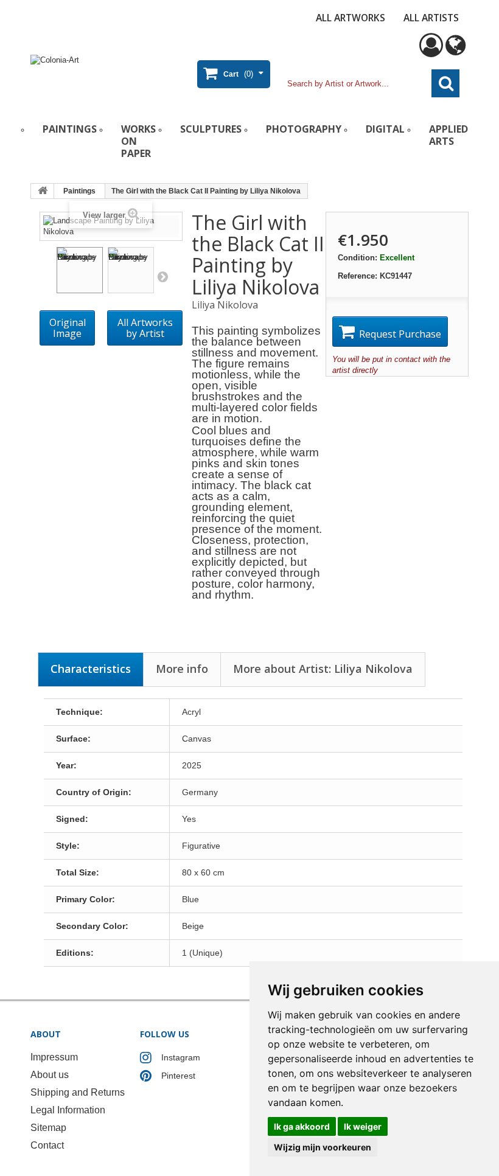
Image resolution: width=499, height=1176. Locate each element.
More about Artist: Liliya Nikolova (323, 668)
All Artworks (350, 17)
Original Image (67, 328)
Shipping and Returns (77, 1092)
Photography (303, 129)
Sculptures (211, 129)
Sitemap (48, 1127)
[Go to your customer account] (431, 50)
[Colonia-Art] (103, 71)
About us (49, 1075)
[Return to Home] (42, 191)
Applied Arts (448, 135)
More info (182, 668)
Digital (385, 129)
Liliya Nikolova (225, 304)
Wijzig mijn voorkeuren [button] (322, 1147)
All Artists (431, 17)
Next (162, 276)
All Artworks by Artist (145, 328)
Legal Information (67, 1110)
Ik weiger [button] (363, 1126)
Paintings (70, 129)
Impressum (54, 1057)
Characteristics (91, 668)
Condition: (357, 257)
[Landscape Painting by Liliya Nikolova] (80, 270)
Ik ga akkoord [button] (302, 1126)
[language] (455, 50)
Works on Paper (138, 141)
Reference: (357, 275)
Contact (47, 1145)
